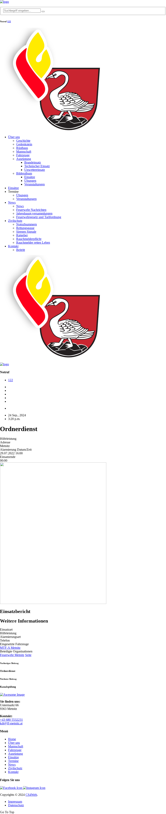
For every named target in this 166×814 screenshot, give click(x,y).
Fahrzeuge (23, 155)
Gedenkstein (24, 144)
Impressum (15, 801)
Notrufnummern (26, 224)
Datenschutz (16, 805)
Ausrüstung (23, 159)
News (12, 202)
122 (9, 21)
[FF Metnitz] (4, 1)
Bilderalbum (24, 173)
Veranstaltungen (34, 184)
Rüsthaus (22, 148)
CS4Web (31, 794)
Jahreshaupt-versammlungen (34, 213)
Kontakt (13, 246)
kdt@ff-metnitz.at (11, 723)
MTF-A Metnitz (10, 647)
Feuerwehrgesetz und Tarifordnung (38, 217)
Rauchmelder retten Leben (33, 242)
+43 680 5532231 (11, 719)
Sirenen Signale (26, 231)
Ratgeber (22, 235)
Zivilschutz (15, 220)
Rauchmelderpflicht (28, 239)
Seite (28, 655)
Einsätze (29, 177)
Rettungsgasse (25, 228)
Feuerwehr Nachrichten (31, 209)
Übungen (30, 180)
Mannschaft (23, 151)
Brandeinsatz (32, 162)
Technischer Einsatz (37, 166)
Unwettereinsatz (34, 169)
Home (12, 739)
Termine (13, 761)
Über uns (14, 137)
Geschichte (23, 140)
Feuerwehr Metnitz (12, 655)
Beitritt (20, 250)
